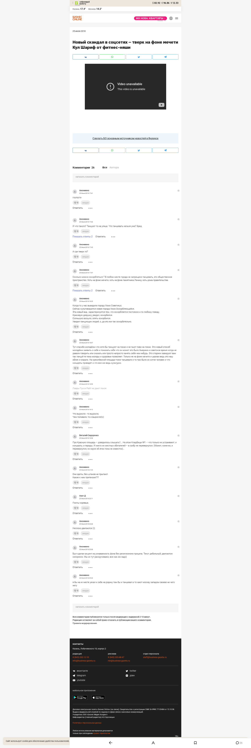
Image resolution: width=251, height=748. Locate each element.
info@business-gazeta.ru (84, 661)
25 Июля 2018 (79, 31)
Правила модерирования (85, 623)
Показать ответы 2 (83, 236)
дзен (132, 675)
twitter (132, 670)
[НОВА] (149, 18)
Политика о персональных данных (87, 723)
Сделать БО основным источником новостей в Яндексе (125, 138)
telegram (81, 675)
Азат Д (82, 496)
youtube (80, 680)
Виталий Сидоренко (89, 435)
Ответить (78, 208)
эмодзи (85, 203)
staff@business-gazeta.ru (155, 657)
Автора (114, 167)
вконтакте (82, 670)
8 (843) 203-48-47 (116, 657)
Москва (92, 9)
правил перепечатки (101, 733)
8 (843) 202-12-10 (81, 657)
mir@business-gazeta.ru (119, 661)
